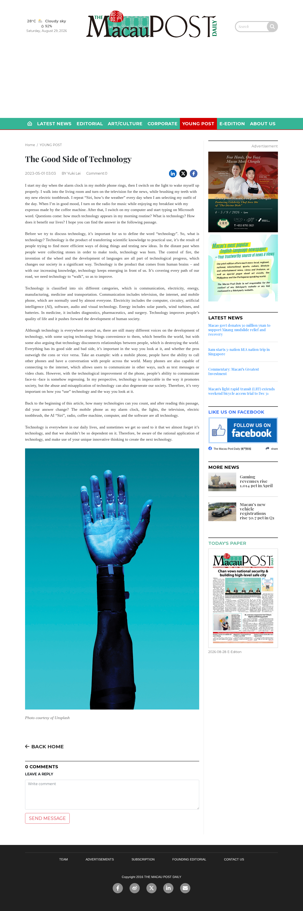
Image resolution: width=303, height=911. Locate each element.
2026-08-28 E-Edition (225, 652)
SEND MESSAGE (47, 818)
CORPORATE (162, 123)
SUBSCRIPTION (143, 859)
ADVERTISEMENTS (100, 859)
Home (30, 145)
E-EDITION (232, 123)
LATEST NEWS (54, 123)
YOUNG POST (198, 123)
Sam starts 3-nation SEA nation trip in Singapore (239, 351)
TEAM (63, 859)
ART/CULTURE (125, 123)
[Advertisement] (151, 85)
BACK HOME (47, 746)
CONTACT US (234, 859)
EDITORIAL (90, 123)
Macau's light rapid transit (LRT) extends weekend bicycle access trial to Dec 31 (241, 391)
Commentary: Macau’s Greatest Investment (233, 371)
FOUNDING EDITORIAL (189, 859)
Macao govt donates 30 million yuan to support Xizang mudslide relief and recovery (239, 329)
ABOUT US (262, 123)
